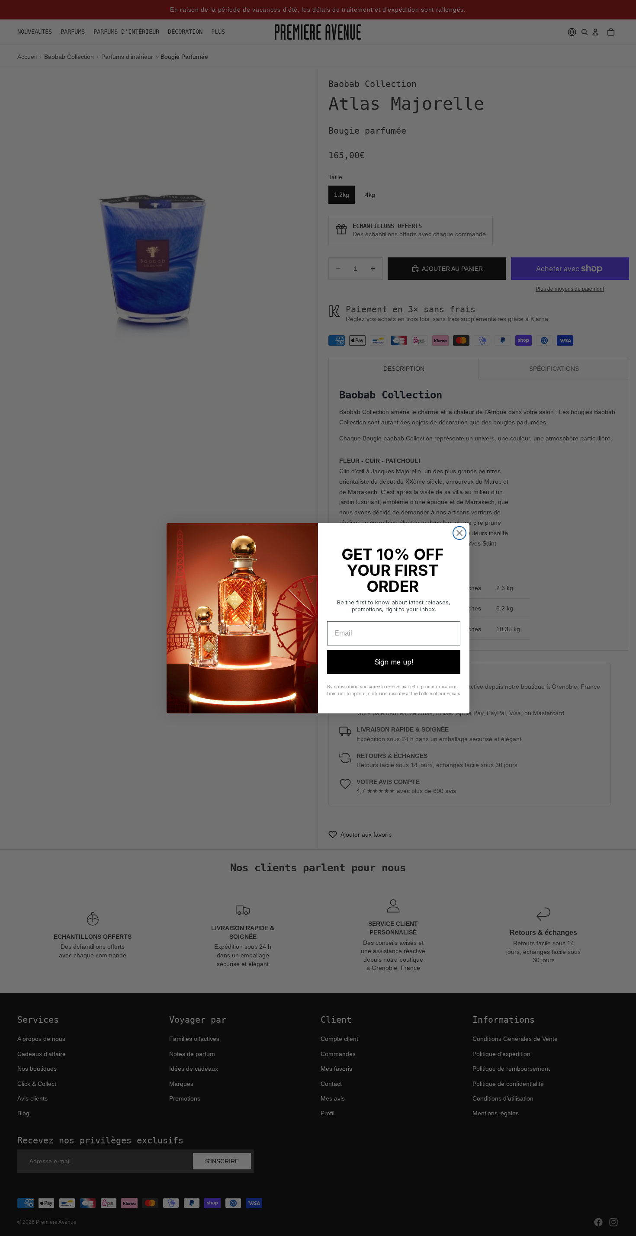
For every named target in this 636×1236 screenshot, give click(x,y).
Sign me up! (393, 662)
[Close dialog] (459, 533)
